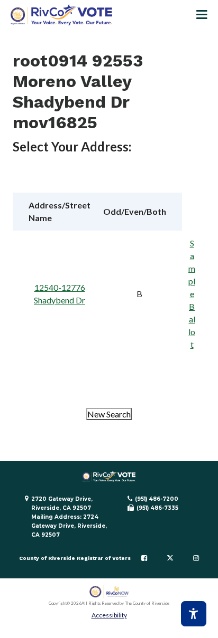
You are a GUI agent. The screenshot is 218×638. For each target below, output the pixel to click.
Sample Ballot (191, 293)
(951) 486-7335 (157, 507)
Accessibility (109, 615)
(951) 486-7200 (156, 499)
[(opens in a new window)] (109, 592)
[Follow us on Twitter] (170, 558)
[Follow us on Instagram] (196, 558)
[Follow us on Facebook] (144, 558)
